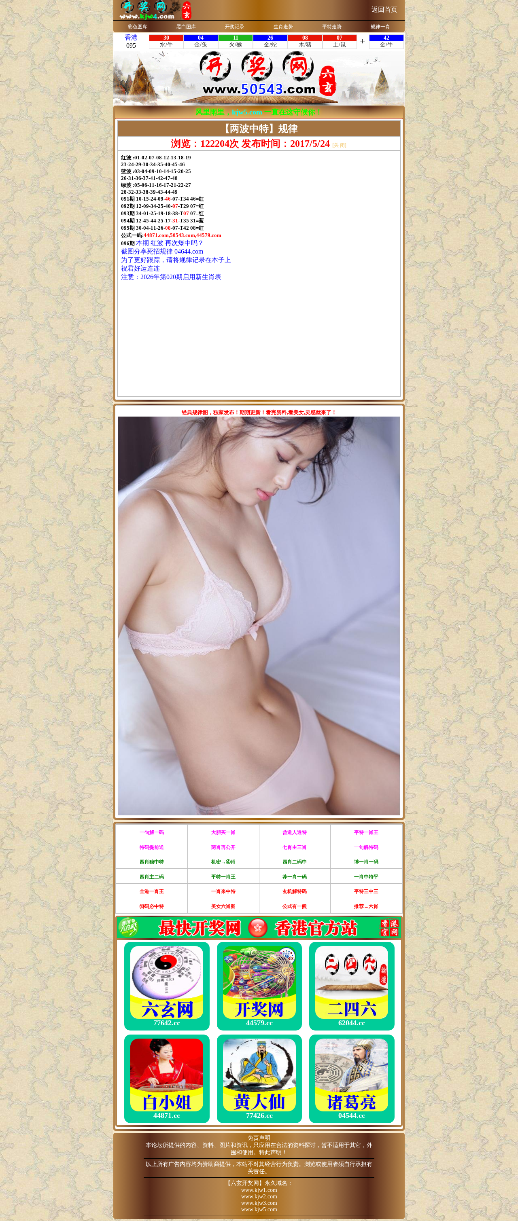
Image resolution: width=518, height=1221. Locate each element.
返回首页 (384, 9)
